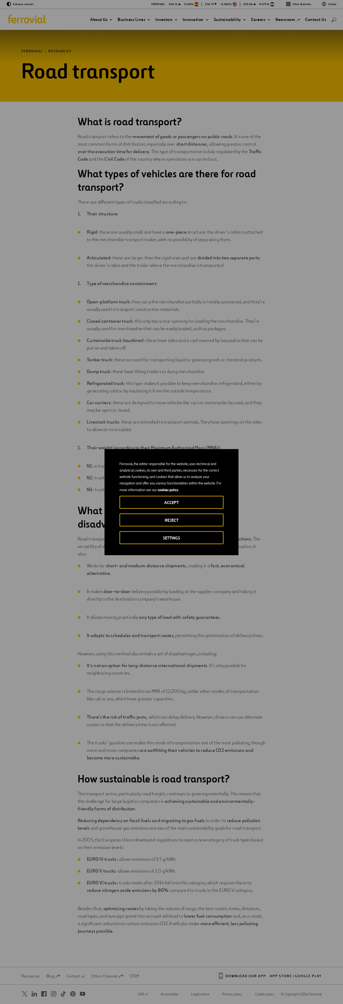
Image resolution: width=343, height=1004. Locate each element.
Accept (171, 502)
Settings (171, 537)
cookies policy (168, 489)
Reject (171, 520)
